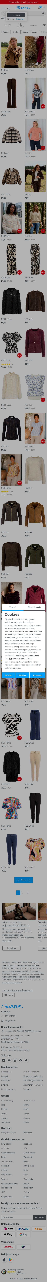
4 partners (29, 631)
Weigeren (22, 675)
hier (10, 659)
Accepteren (37, 675)
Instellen (8, 675)
